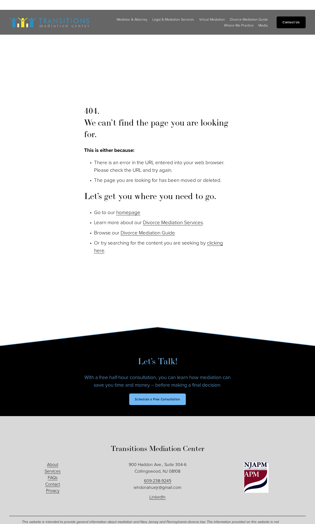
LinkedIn (157, 497)
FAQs (53, 477)
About (52, 464)
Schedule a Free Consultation (157, 399)
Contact (52, 484)
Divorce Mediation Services (173, 222)
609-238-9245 (157, 480)
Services (53, 471)
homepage (128, 212)
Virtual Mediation (212, 19)
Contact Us (291, 22)
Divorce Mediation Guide (249, 19)
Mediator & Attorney (132, 19)
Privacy (52, 490)
